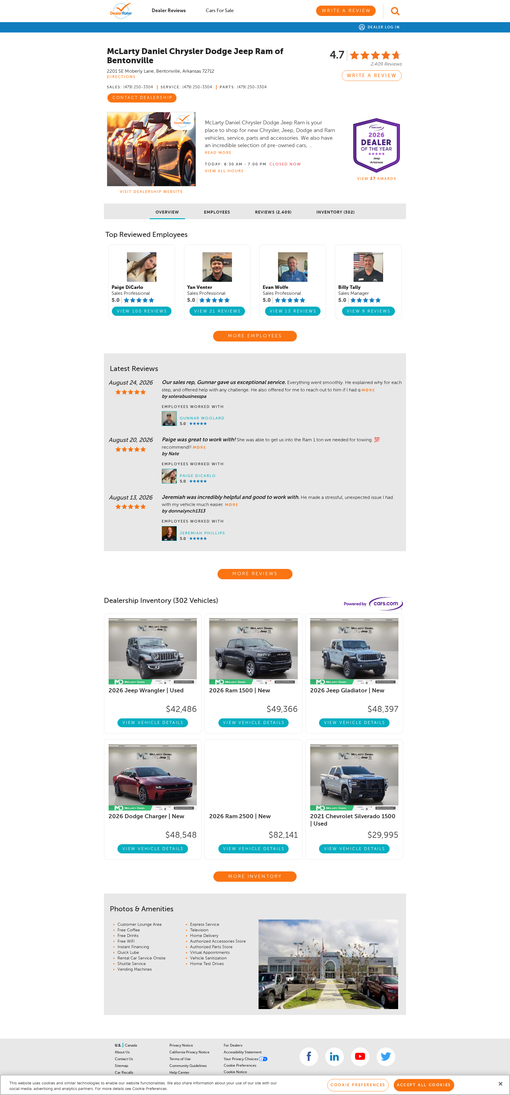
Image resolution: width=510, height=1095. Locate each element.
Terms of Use (180, 1059)
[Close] (500, 1083)
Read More (218, 153)
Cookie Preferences (240, 1066)
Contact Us (124, 1059)
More (368, 390)
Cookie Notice (235, 1072)
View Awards (376, 179)
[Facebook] (309, 1056)
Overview (167, 212)
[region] (255, 1085)
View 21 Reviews (217, 311)
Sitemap (121, 1066)
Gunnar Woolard (202, 418)
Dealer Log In (383, 27)
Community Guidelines (188, 1066)
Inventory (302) (335, 212)
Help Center (179, 1073)
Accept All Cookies (424, 1085)
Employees (217, 212)
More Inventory (255, 876)
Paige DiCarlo (198, 476)
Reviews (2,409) (273, 212)
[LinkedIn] (334, 1056)
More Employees (255, 336)
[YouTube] (360, 1056)
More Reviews (255, 574)
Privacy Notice (181, 1045)
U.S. (118, 1045)
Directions (121, 77)
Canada (131, 1045)
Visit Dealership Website (151, 192)
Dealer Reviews (169, 11)
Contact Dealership (142, 98)
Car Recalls (124, 1073)
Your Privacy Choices (241, 1059)
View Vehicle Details (153, 723)
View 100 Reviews (142, 311)
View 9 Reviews (368, 311)
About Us (122, 1052)
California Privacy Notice (189, 1052)
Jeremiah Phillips (202, 533)
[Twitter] (386, 1056)
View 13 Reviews (293, 311)
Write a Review (346, 11)
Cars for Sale (220, 11)
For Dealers (233, 1045)
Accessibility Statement (242, 1052)
